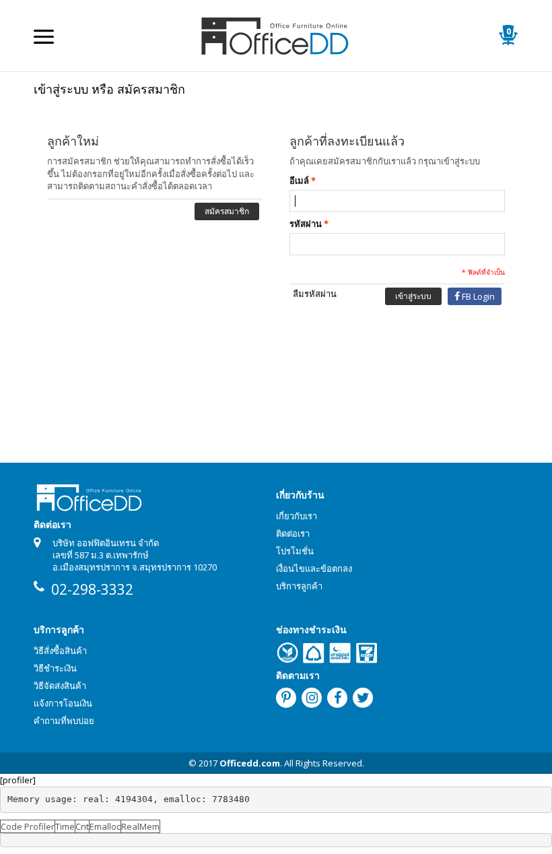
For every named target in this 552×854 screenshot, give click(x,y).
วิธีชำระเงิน (55, 668)
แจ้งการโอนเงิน (63, 703)
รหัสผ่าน (305, 224)
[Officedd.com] (276, 35)
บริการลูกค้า (299, 586)
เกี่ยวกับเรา (296, 516)
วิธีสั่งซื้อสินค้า (60, 651)
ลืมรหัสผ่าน (315, 294)
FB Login (478, 296)
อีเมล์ (299, 180)
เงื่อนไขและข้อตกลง (314, 568)
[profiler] (18, 780)
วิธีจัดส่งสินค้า (60, 686)
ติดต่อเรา (293, 533)
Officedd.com (249, 763)
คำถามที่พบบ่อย (64, 721)
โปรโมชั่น (295, 551)
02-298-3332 (92, 589)
